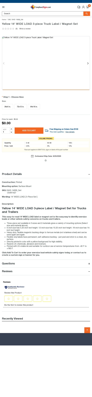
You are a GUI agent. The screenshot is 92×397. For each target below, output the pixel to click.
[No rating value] (9, 28)
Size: (4, 101)
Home (4, 19)
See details (70, 132)
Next (88, 63)
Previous (4, 63)
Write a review (25, 29)
